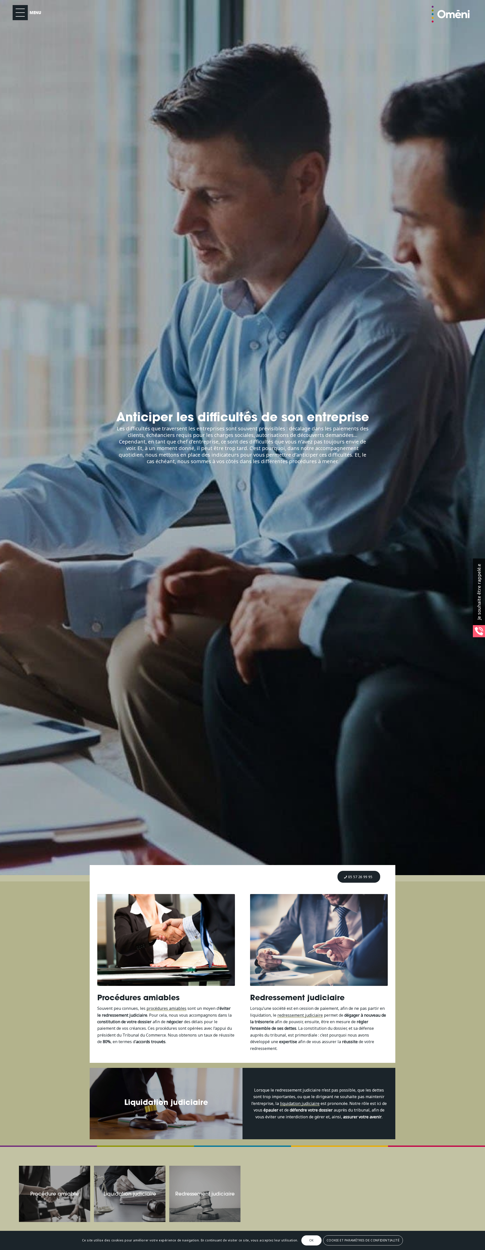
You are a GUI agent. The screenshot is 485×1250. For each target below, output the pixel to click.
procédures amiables (166, 1008)
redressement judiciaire (300, 1015)
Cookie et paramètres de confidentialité (363, 1240)
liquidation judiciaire (300, 1103)
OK (311, 1240)
